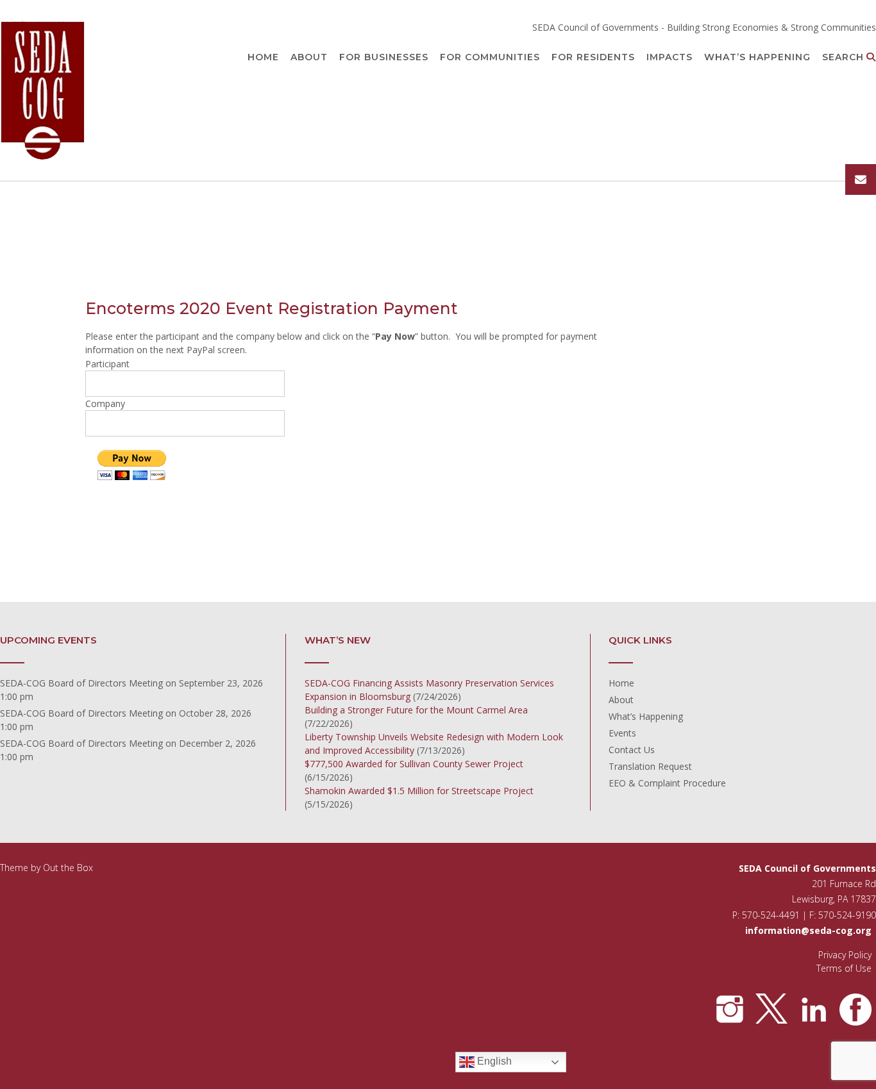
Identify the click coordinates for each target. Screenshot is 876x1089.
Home (263, 57)
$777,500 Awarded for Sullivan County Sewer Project (414, 764)
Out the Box (68, 867)
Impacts (669, 57)
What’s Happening (757, 57)
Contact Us (632, 750)
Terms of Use (844, 968)
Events (622, 733)
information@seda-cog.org (808, 930)
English (493, 1061)
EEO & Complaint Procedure (667, 783)
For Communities (490, 57)
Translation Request (650, 766)
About (309, 57)
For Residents (593, 57)
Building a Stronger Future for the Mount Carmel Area (416, 710)
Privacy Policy (845, 955)
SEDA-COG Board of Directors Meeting (81, 683)
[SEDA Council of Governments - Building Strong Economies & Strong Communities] (43, 91)
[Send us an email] (860, 179)
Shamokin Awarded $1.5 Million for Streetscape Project (419, 791)
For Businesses (383, 57)
